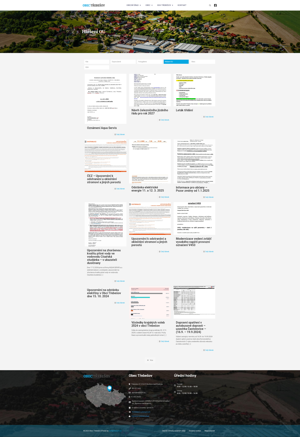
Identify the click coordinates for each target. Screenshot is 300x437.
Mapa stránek (210, 431)
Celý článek (120, 134)
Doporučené (116, 62)
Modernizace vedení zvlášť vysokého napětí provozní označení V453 (193, 242)
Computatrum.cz (115, 431)
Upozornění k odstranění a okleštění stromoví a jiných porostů (149, 242)
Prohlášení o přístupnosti (141, 412)
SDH (87, 67)
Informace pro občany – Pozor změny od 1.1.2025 (192, 189)
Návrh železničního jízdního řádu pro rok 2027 (149, 112)
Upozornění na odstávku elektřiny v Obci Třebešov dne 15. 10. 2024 (104, 293)
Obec (193, 62)
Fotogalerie (142, 62)
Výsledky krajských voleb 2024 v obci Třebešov (148, 324)
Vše (86, 62)
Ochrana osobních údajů (140, 416)
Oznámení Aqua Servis (102, 128)
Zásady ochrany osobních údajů (173, 431)
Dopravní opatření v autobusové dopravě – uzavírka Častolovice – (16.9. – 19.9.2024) (191, 327)
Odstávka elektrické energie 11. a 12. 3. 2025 (147, 189)
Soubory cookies (195, 431)
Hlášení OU (169, 62)
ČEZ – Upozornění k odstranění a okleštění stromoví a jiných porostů (104, 179)
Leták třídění (184, 110)
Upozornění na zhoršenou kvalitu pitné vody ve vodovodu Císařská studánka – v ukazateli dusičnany (104, 257)
